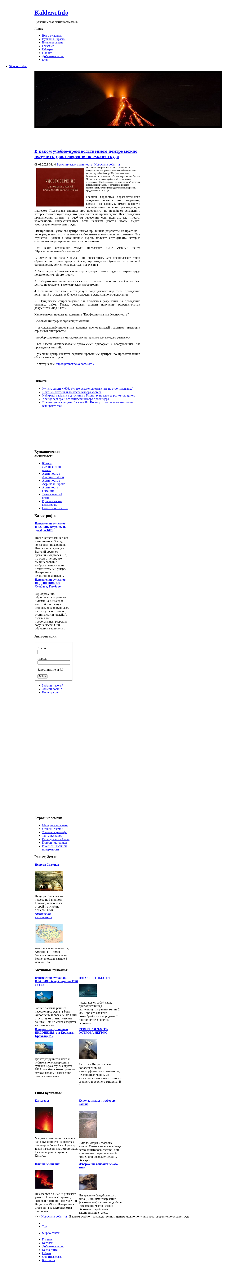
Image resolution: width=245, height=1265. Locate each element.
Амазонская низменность (43, 915)
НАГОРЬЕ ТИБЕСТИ (94, 977)
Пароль (42, 658)
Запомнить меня (49, 669)
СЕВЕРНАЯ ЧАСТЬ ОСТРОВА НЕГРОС (93, 1030)
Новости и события (107, 164)
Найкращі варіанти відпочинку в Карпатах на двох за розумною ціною (88, 395)
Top (44, 1226)
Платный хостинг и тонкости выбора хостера (71, 392)
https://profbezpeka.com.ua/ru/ (75, 363)
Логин (42, 648)
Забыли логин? (52, 689)
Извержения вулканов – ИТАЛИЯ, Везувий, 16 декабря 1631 (51, 527)
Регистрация (50, 692)
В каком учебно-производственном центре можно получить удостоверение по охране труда (85, 154)
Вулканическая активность (75, 164)
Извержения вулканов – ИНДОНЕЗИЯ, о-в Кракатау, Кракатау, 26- (54, 1032)
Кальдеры (42, 1100)
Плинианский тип (47, 1164)
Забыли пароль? (52, 685)
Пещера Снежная (47, 864)
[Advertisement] (87, 135)
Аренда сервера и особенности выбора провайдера (75, 399)
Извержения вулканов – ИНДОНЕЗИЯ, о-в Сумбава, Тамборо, (51, 583)
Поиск (39, 28)
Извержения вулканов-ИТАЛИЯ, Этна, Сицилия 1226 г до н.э (56, 981)
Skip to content (18, 66)
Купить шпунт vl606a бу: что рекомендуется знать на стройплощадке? (88, 388)
